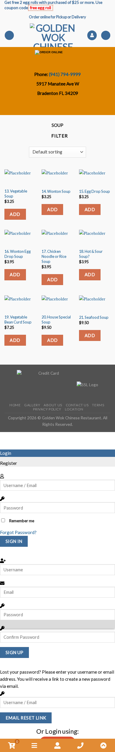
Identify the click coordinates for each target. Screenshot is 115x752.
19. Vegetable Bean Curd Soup (18, 319)
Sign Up (15, 652)
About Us (53, 405)
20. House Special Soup (56, 319)
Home (15, 405)
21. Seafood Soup (94, 317)
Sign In (14, 541)
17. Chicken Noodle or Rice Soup (54, 256)
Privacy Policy (47, 409)
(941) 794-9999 (65, 74)
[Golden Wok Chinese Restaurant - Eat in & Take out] (53, 35)
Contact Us (77, 405)
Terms (98, 405)
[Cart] (105, 35)
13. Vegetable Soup (15, 193)
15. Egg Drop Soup (94, 191)
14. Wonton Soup (56, 191)
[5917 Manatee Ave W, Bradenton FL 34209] (47, 107)
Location (74, 409)
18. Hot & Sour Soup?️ (91, 254)
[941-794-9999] (71, 107)
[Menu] (9, 35)
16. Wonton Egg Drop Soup (17, 254)
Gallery (32, 405)
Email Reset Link (26, 717)
